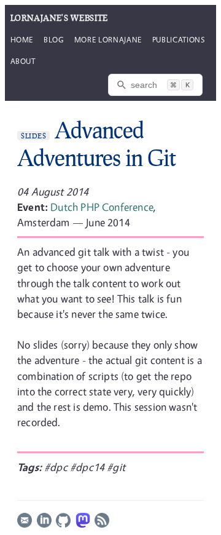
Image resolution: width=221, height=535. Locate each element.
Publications (178, 39)
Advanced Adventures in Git (96, 143)
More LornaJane (108, 39)
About (23, 61)
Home (22, 39)
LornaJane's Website (59, 18)
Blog (54, 39)
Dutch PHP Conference (101, 206)
